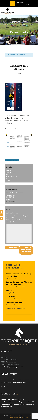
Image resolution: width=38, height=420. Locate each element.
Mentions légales (15, 417)
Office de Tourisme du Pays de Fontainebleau (19, 402)
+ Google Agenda (12, 160)
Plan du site (24, 417)
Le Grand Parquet (13, 415)
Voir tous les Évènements (15, 308)
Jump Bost (12, 247)
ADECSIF (10, 290)
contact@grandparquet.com (12, 367)
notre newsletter (19, 382)
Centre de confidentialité (26, 415)
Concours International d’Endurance (26, 250)
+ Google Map (10, 222)
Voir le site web (11, 201)
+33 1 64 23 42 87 (23, 4)
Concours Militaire (14, 302)
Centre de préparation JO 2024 (14, 399)
